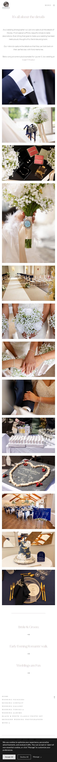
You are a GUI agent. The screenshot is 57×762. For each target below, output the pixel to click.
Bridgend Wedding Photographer (22, 719)
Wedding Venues (12, 709)
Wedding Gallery (12, 706)
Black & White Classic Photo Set (22, 716)
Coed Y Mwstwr (28, 60)
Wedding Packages (13, 699)
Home (5, 696)
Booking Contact (12, 703)
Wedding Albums (12, 713)
